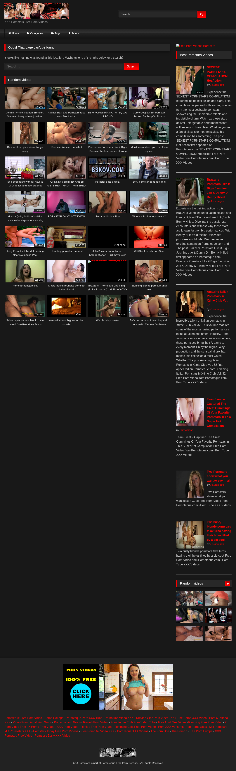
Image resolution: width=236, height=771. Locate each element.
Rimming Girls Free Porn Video (135, 726)
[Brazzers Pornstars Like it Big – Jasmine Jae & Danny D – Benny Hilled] (190, 204)
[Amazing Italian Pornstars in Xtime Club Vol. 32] (190, 316)
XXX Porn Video (67, 726)
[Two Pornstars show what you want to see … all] (190, 497)
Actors (75, 33)
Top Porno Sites (196, 726)
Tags (57, 33)
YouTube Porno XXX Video (189, 718)
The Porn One (160, 731)
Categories (36, 33)
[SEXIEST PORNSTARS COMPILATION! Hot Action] (190, 92)
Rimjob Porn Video (95, 722)
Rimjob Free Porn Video (96, 726)
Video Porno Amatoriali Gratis (32, 722)
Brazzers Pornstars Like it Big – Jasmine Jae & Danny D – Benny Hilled (218, 188)
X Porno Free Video (41, 726)
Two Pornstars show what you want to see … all (218, 476)
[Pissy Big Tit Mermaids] (218, 633)
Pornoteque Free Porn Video (23, 718)
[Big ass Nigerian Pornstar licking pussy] (189, 633)
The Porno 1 (179, 731)
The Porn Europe (201, 731)
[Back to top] (225, 760)
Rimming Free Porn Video (205, 722)
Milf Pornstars (218, 726)
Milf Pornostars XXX (17, 731)
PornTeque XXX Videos (132, 731)
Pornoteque (217, 84)
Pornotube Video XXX (119, 718)
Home (15, 33)
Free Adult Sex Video (172, 722)
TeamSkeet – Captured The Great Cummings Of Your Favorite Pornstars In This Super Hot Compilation (219, 412)
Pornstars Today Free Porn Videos (55, 731)
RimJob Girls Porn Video (152, 718)
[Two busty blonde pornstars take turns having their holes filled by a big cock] (190, 547)
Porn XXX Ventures (171, 726)
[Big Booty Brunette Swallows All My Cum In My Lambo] (189, 615)
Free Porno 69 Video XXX (98, 731)
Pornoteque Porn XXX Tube (84, 718)
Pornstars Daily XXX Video (52, 735)
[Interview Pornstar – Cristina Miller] (218, 615)
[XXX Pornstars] (36, 11)
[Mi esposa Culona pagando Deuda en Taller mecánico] (189, 598)
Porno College (53, 718)
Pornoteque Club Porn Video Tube (133, 722)
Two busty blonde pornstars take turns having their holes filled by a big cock (219, 531)
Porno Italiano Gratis (67, 722)
